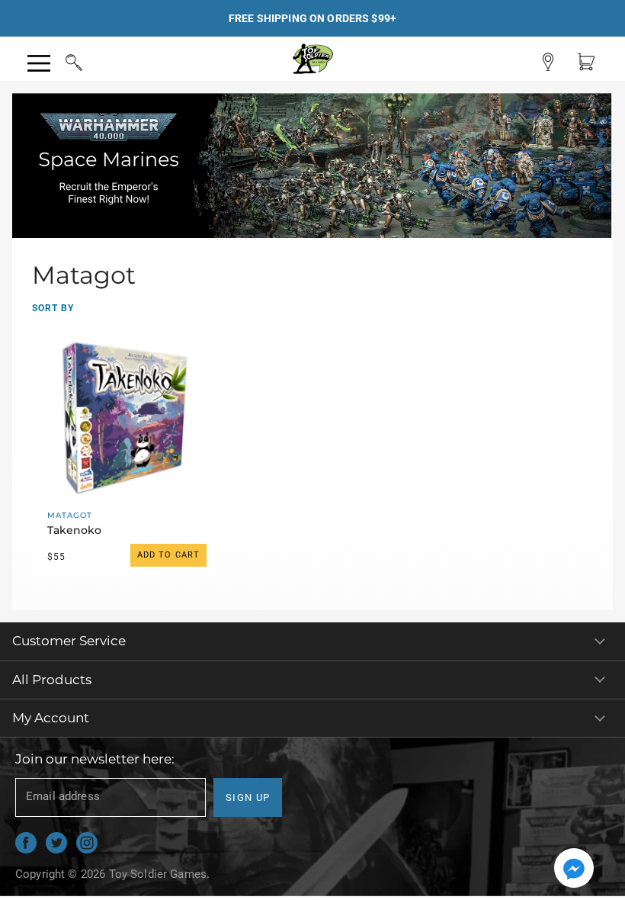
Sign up (248, 797)
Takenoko (74, 530)
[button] (574, 869)
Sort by (53, 308)
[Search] (59, 60)
